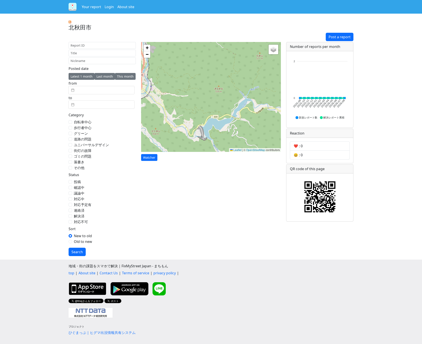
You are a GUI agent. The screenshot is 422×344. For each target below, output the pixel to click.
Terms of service (135, 273)
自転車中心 (82, 122)
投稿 (77, 181)
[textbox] (101, 90)
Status (74, 174)
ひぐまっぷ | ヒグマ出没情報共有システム (102, 332)
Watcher (149, 157)
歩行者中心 (82, 127)
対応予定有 (82, 204)
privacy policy (164, 273)
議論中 (79, 193)
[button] (147, 48)
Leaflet (237, 150)
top (71, 273)
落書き (79, 162)
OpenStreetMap (255, 150)
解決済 (79, 216)
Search (77, 251)
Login (109, 6)
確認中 (79, 187)
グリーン (81, 133)
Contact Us (109, 273)
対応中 (79, 199)
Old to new (83, 241)
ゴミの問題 (82, 156)
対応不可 (81, 221)
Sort (72, 228)
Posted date (79, 68)
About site (125, 6)
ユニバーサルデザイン (91, 144)
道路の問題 (82, 139)
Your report (91, 6)
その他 (79, 167)
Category (76, 115)
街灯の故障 (82, 150)
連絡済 (79, 210)
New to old (83, 235)
